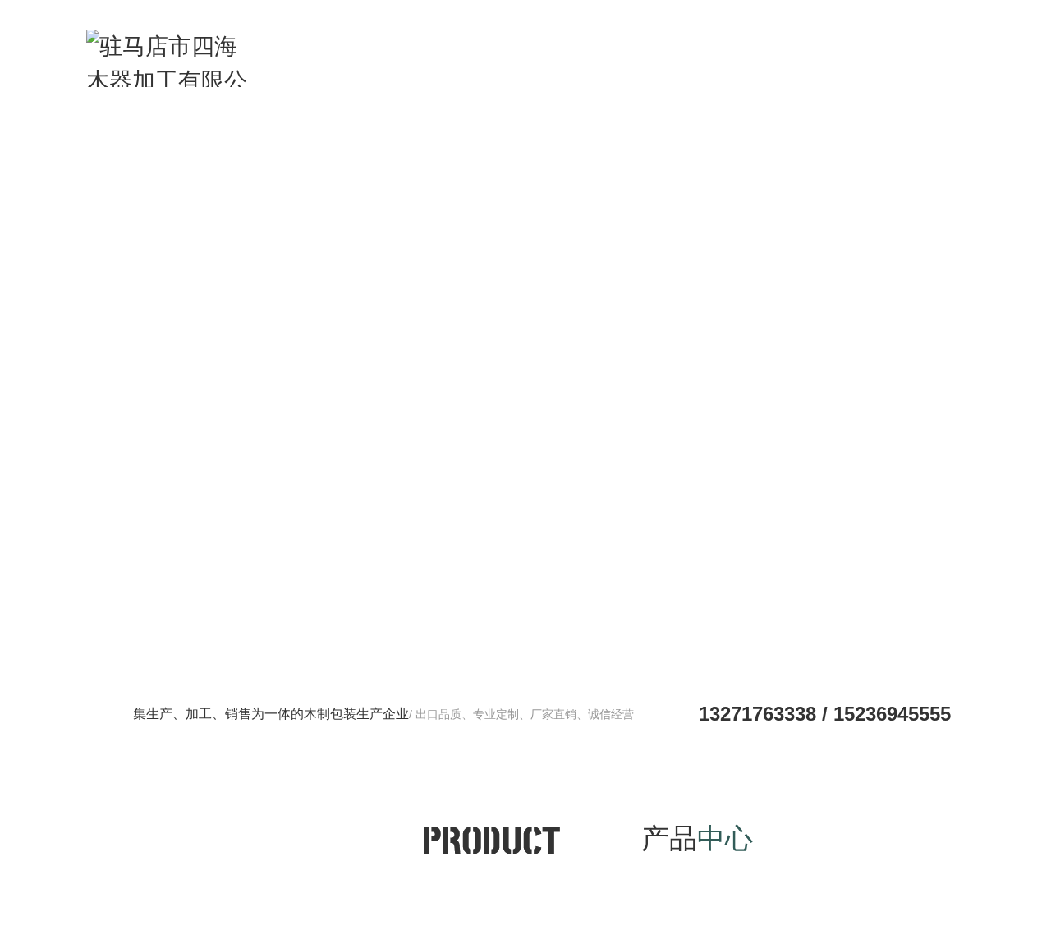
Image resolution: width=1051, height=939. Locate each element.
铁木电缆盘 (543, 64)
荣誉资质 (748, 64)
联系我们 (953, 64)
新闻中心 (817, 64)
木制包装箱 (474, 64)
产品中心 (611, 64)
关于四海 (885, 64)
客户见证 (680, 64)
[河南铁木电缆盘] (525, 378)
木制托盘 (406, 64)
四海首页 (337, 64)
